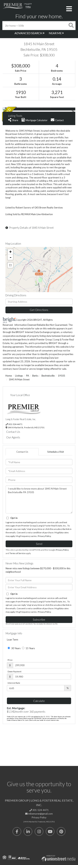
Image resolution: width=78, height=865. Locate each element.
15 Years (30, 648)
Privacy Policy (44, 536)
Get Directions (39, 309)
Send (39, 543)
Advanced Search (28, 33)
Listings (19, 375)
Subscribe (39, 619)
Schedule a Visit (55, 451)
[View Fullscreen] (10, 265)
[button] (71, 25)
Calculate (39, 700)
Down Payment (14, 671)
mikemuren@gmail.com (40, 813)
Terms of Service (18, 553)
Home (8, 375)
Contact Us (13, 431)
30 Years (15, 648)
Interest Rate (14, 683)
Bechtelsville (48, 375)
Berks (35, 375)
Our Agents (13, 437)
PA (27, 375)
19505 (61, 375)
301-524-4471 (15, 424)
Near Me (55, 33)
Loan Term (12, 639)
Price (10, 660)
